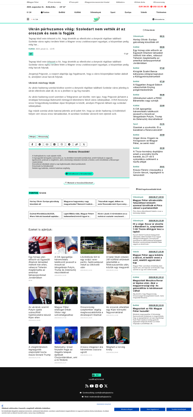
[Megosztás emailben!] (47, 144)
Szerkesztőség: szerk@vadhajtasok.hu (97, 393)
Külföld (77, 12)
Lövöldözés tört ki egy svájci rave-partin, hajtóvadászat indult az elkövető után (91, 262)
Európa (128, 12)
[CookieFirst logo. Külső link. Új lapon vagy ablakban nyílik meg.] (2, 406)
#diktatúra (120, 2)
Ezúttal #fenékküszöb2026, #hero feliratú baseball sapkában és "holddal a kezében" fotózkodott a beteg (45, 215)
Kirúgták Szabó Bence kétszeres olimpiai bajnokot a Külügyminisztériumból (148, 74)
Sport (112, 12)
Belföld (62, 12)
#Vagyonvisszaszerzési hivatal (97, 2)
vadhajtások (96, 379)
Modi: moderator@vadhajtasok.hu (97, 397)
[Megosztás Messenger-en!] (39, 144)
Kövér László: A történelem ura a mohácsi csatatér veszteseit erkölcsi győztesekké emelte (112, 215)
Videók (144, 12)
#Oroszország (159, 2)
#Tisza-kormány (54, 2)
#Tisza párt (73, 2)
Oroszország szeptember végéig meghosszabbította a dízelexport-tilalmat (91, 311)
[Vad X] (106, 386)
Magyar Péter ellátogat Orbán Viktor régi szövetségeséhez (64, 311)
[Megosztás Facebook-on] (32, 144)
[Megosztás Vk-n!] (54, 144)
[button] (28, 19)
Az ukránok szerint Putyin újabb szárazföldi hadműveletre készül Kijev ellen (40, 312)
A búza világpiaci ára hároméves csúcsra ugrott (91, 349)
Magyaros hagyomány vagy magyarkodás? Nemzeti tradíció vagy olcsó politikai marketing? (78, 202)
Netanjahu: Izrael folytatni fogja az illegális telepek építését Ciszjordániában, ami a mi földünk (66, 353)
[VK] (96, 386)
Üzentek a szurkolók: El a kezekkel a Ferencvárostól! (147, 128)
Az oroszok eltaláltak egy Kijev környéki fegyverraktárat (117, 310)
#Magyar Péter (33, 2)
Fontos (46, 12)
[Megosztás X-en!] (84, 144)
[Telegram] (101, 386)
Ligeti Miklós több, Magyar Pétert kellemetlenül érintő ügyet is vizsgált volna (79, 215)
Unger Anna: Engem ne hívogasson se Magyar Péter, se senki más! (145, 141)
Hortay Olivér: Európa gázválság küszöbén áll (44, 202)
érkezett (51, 61)
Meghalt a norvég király (115, 348)
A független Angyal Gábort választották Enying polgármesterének (147, 87)
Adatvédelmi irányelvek (104, 404)
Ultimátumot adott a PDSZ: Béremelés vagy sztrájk (147, 99)
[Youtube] (92, 386)
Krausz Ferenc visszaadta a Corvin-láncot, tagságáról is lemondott (148, 172)
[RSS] (86, 386)
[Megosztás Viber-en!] (62, 144)
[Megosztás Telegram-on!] (69, 144)
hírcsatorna (159, 19)
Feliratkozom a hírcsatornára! (80, 174)
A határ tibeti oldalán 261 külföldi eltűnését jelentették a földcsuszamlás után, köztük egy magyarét (117, 262)
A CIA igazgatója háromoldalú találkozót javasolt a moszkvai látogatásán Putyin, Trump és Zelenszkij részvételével (147, 113)
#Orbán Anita (139, 2)
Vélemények (95, 12)
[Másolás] (76, 144)
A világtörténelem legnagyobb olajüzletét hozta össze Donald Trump (40, 351)
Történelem (161, 12)
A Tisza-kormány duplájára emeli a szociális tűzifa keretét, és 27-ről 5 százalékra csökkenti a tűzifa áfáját (148, 156)
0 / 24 (29, 12)
